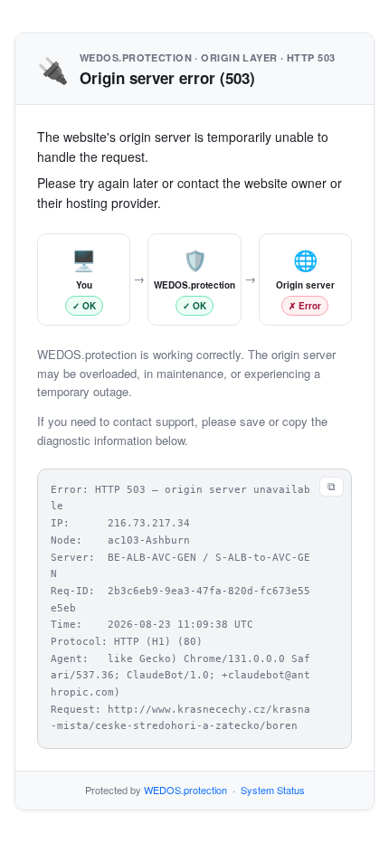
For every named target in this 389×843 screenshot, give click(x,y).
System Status (273, 789)
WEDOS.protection (185, 789)
